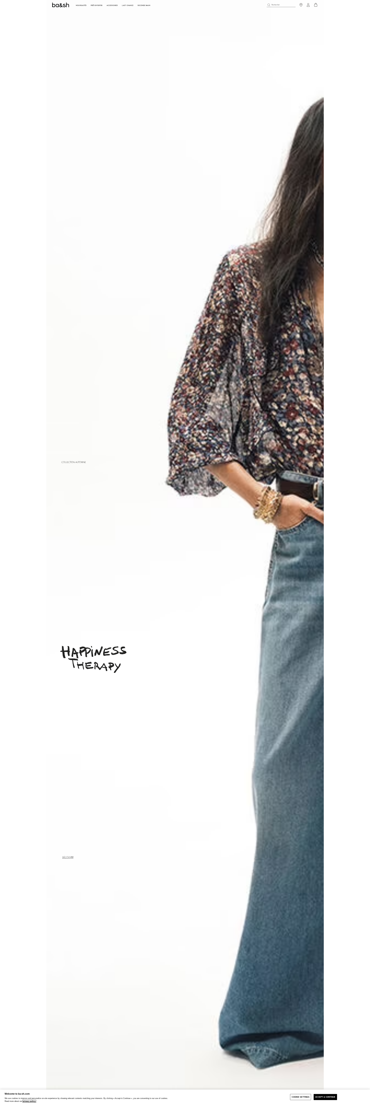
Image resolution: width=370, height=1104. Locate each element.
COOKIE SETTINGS (300, 1097)
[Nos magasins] (301, 5)
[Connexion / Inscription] (308, 5)
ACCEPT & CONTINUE (325, 1097)
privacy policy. (29, 1101)
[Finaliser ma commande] (316, 5)
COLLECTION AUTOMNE (73, 462)
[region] (185, 1097)
